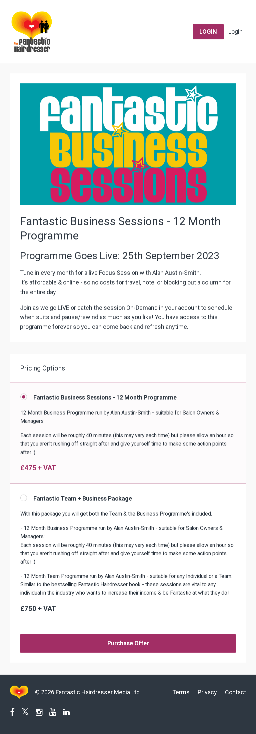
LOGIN (208, 31)
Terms (181, 692)
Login (235, 31)
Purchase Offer (128, 643)
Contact (235, 692)
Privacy (207, 692)
